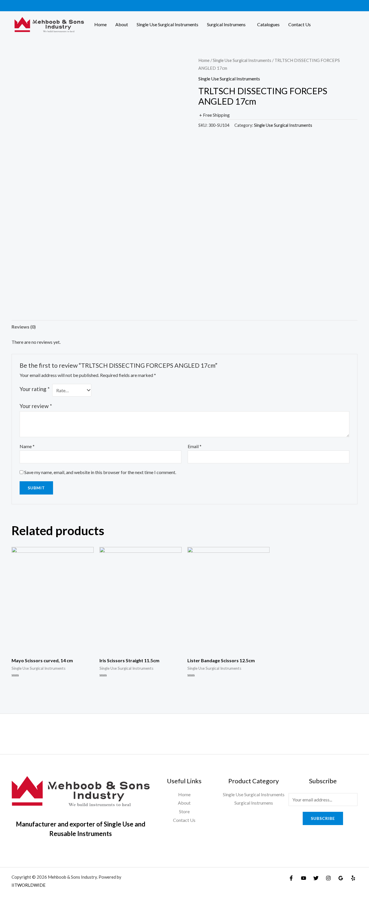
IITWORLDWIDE (29, 885)
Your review (36, 406)
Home (100, 24)
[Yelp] (353, 878)
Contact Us (299, 24)
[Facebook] (291, 878)
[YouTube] (303, 878)
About (121, 24)
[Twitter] (316, 878)
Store (184, 811)
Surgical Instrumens (226, 24)
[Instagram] (328, 878)
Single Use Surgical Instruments (167, 24)
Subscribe (323, 818)
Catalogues (268, 24)
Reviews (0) (24, 326)
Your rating (35, 389)
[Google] (340, 878)
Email (195, 446)
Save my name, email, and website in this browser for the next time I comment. (100, 472)
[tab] (24, 326)
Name (27, 446)
